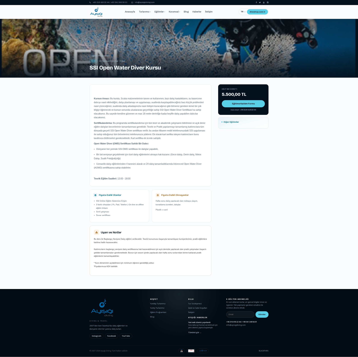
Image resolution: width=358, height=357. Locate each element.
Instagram (96, 336)
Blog (186, 11)
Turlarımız (145, 11)
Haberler (196, 11)
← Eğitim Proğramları (100, 56)
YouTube (126, 336)
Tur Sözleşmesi (195, 303)
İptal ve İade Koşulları (197, 308)
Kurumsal (174, 11)
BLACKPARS (263, 351)
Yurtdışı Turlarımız (158, 303)
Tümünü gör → (195, 332)
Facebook (111, 336)
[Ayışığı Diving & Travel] (256, 2)
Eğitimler (160, 11)
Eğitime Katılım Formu (243, 104)
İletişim (209, 11)
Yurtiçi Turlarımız (157, 308)
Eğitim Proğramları (158, 312)
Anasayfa (130, 11)
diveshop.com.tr (257, 12)
